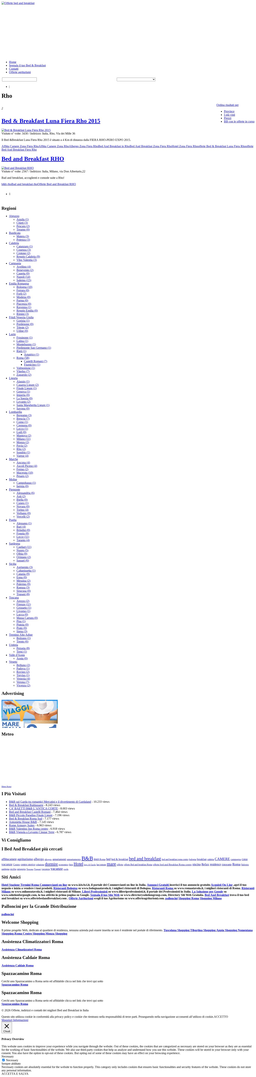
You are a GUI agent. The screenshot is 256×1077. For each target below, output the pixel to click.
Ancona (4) (23, 462)
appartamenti (59, 859)
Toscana (14, 597)
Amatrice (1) (31, 354)
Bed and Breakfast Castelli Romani (30, 811)
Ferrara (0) (22, 290)
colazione (40, 864)
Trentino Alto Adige (21, 634)
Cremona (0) (23, 425)
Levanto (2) (23, 401)
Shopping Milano (211, 898)
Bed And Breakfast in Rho (114, 146)
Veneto (13, 661)
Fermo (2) (22, 469)
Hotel (78, 863)
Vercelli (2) (23, 516)
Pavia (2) (21, 445)
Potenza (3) (23, 239)
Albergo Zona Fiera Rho (83, 146)
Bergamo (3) (23, 415)
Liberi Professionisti (95, 891)
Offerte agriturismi (20, 72)
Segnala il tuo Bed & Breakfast (27, 65)
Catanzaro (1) (24, 246)
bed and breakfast (145, 858)
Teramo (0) (23, 229)
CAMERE (222, 859)
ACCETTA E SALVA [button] (14, 1073)
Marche (13, 459)
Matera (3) (22, 236)
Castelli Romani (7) (35, 361)
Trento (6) (22, 641)
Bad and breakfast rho (24, 184)
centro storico (28, 864)
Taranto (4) (23, 540)
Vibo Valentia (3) (26, 260)
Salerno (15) (23, 280)
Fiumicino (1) (32, 364)
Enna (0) (21, 577)
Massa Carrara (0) (27, 617)
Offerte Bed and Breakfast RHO (56, 184)
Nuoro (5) (22, 550)
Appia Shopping (226, 930)
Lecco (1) (22, 428)
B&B (87, 858)
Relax (205, 864)
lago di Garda (90, 865)
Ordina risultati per (227, 105)
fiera (71, 864)
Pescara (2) (23, 226)
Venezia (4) (23, 678)
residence (215, 864)
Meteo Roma (6, 786)
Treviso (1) (22, 675)
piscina (196, 864)
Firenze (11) (23, 604)
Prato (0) (21, 628)
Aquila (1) (22, 219)
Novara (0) (22, 506)
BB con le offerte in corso (239, 121)
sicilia (13, 869)
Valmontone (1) (25, 368)
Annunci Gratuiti (158, 884)
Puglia (12, 520)
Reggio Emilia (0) (27, 310)
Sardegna (14, 543)
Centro (16, 864)
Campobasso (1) (26, 482)
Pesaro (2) (22, 476)
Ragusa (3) (22, 587)
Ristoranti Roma (163, 888)
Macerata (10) (24, 472)
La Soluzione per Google (207, 891)
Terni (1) (21, 651)
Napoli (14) (23, 276)
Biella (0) (22, 499)
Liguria (13, 378)
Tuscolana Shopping (176, 930)
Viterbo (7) (22, 371)
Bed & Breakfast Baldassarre (26, 805)
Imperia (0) (23, 395)
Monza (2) (22, 442)
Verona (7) (22, 682)
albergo (39, 859)
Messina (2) (23, 580)
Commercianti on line (53, 884)
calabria (210, 859)
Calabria (14, 243)
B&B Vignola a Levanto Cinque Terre (31, 832)
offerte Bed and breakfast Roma (138, 864)
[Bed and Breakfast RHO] (17, 168)
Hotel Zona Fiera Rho (185, 146)
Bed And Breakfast (217, 895)
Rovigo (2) (22, 671)
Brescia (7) (22, 418)
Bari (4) (21, 526)
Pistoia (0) (22, 624)
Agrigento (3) (24, 567)
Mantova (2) (23, 435)
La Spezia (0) (24, 398)
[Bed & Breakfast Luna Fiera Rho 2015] (26, 130)
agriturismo (25, 859)
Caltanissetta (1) (25, 570)
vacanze (57, 869)
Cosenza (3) (23, 249)
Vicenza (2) (23, 685)
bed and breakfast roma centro (175, 859)
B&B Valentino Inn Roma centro (28, 828)
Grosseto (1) (23, 607)
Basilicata (14, 232)
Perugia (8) (23, 648)
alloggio (48, 859)
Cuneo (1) (22, 503)
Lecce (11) (22, 536)
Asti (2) (20, 496)
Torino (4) (22, 509)
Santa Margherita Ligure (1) (32, 405)
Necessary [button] (7, 1056)
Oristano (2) (23, 557)
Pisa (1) (20, 621)
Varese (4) (22, 455)
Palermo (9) (23, 584)
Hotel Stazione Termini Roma (20, 884)
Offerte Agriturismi (81, 898)
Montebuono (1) (26, 344)
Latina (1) (22, 341)
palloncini (171, 898)
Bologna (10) (24, 287)
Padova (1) (22, 668)
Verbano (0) (23, 513)
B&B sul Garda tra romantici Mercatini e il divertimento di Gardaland (50, 801)
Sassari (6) (22, 560)
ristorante (227, 864)
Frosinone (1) (24, 337)
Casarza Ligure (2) (27, 384)
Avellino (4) (23, 266)
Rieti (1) (21, 351)
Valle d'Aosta (17, 655)
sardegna (5, 869)
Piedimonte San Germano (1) (33, 347)
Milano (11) (23, 438)
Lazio (12, 334)
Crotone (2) (23, 253)
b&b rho (6, 184)
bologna (192, 859)
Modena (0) (23, 297)
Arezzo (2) (22, 601)
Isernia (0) (22, 486)
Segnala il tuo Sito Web (105, 895)
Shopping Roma (188, 898)
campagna (236, 859)
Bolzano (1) (23, 638)
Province (229, 111)
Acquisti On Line (222, 884)
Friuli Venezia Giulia (21, 317)
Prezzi (227, 118)
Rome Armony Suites (21, 825)
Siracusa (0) (23, 590)
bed (108, 859)
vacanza (46, 869)
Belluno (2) (23, 665)
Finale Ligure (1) (26, 388)
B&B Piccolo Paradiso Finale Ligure (30, 815)
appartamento (74, 859)
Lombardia (15, 411)
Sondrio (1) (23, 452)
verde (66, 869)
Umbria (13, 644)
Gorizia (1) (22, 320)
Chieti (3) (22, 222)
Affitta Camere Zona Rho (54, 146)
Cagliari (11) (23, 547)
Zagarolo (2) (23, 374)
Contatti (13, 68)
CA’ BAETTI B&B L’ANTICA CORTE (33, 808)
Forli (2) (21, 293)
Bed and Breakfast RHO (32, 158)
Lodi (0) (21, 432)
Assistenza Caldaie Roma (17, 965)
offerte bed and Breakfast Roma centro (172, 864)
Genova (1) (23, 391)
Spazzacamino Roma (14, 984)
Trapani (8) (23, 594)
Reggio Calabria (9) (28, 256)
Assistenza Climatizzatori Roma (21, 949)
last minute (101, 864)
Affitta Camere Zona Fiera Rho (20, 146)
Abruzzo (14, 216)
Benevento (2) (24, 270)
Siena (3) (21, 631)
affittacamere (9, 859)
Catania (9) (23, 574)
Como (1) (22, 422)
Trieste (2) (22, 327)
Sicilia (12, 563)
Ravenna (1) (23, 307)
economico (63, 864)
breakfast (202, 859)
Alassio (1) (22, 381)
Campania (15, 263)
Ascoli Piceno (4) (26, 465)
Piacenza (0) (23, 303)
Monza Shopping (56, 933)
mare (111, 863)
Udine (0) (22, 330)
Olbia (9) (21, 553)
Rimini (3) (22, 314)
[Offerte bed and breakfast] (17, 3)
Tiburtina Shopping (203, 930)
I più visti (229, 114)
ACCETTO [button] (221, 1016)
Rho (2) (21, 449)
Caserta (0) (22, 273)
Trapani (37, 869)
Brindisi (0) (23, 530)
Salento (245, 864)
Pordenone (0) (24, 324)
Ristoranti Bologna (65, 888)
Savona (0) (22, 408)
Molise (13, 479)
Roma (236, 864)
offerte (120, 864)
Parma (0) (22, 300)
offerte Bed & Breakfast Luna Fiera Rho (222, 146)
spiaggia (21, 869)
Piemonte (14, 489)
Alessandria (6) (25, 493)
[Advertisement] (113, 31)
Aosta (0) (22, 658)
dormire (51, 864)
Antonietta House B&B (23, 822)
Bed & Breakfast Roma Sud (25, 818)
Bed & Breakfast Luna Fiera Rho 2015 (50, 120)
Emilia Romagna (19, 283)
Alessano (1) (23, 523)
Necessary (12, 1060)
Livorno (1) (23, 611)
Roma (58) (22, 357)
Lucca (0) (22, 614)
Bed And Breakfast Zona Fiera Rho (151, 146)
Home (12, 62)
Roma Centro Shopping (29, 933)
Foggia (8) (22, 533)
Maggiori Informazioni (14, 1020)
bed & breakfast (119, 859)
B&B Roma (100, 859)
